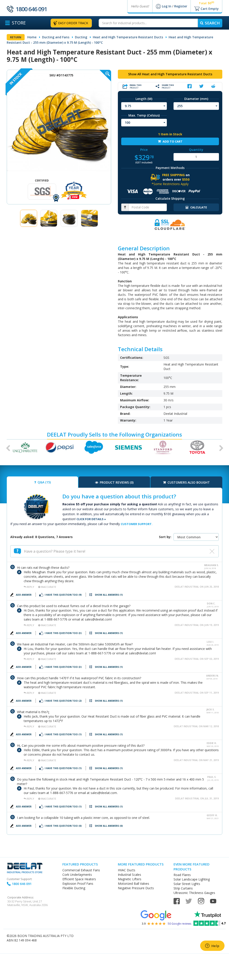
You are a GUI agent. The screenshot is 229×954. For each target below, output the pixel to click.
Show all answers (109, 594)
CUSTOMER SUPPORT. (137, 524)
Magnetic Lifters (129, 879)
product (136, 86)
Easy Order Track (73, 23)
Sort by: (165, 537)
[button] (6, 447)
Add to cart (172, 141)
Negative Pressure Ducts (136, 888)
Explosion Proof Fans (77, 883)
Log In (167, 6)
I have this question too (63, 594)
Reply (30, 586)
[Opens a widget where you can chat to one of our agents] (212, 946)
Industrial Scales (129, 874)
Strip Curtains (183, 888)
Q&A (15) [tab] (44, 482)
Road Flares (182, 875)
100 (127, 122)
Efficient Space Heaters (79, 879)
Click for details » (91, 519)
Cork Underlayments (77, 874)
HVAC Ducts (126, 870)
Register (180, 6)
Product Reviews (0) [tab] (116, 482)
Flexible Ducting (73, 888)
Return (15, 37)
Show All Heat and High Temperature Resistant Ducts (170, 74)
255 (179, 106)
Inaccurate (48, 586)
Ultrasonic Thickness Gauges (194, 893)
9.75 (128, 106)
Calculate (198, 207)
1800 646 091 (31, 9)
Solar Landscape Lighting (192, 879)
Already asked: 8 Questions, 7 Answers (41, 537)
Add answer (24, 594)
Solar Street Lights (187, 884)
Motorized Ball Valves (133, 883)
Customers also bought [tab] (188, 482)
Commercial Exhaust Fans (81, 870)
